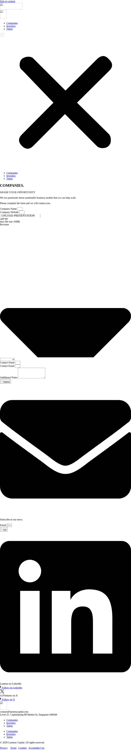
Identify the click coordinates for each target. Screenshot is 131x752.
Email (3, 525)
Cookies (22, 748)
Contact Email (7, 366)
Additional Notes (9, 377)
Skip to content (7, 1)
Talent (9, 29)
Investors (10, 26)
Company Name (8, 208)
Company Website (9, 212)
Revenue (4, 224)
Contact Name (7, 362)
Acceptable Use (36, 748)
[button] (65, 101)
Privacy (4, 748)
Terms (13, 748)
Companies (12, 23)
